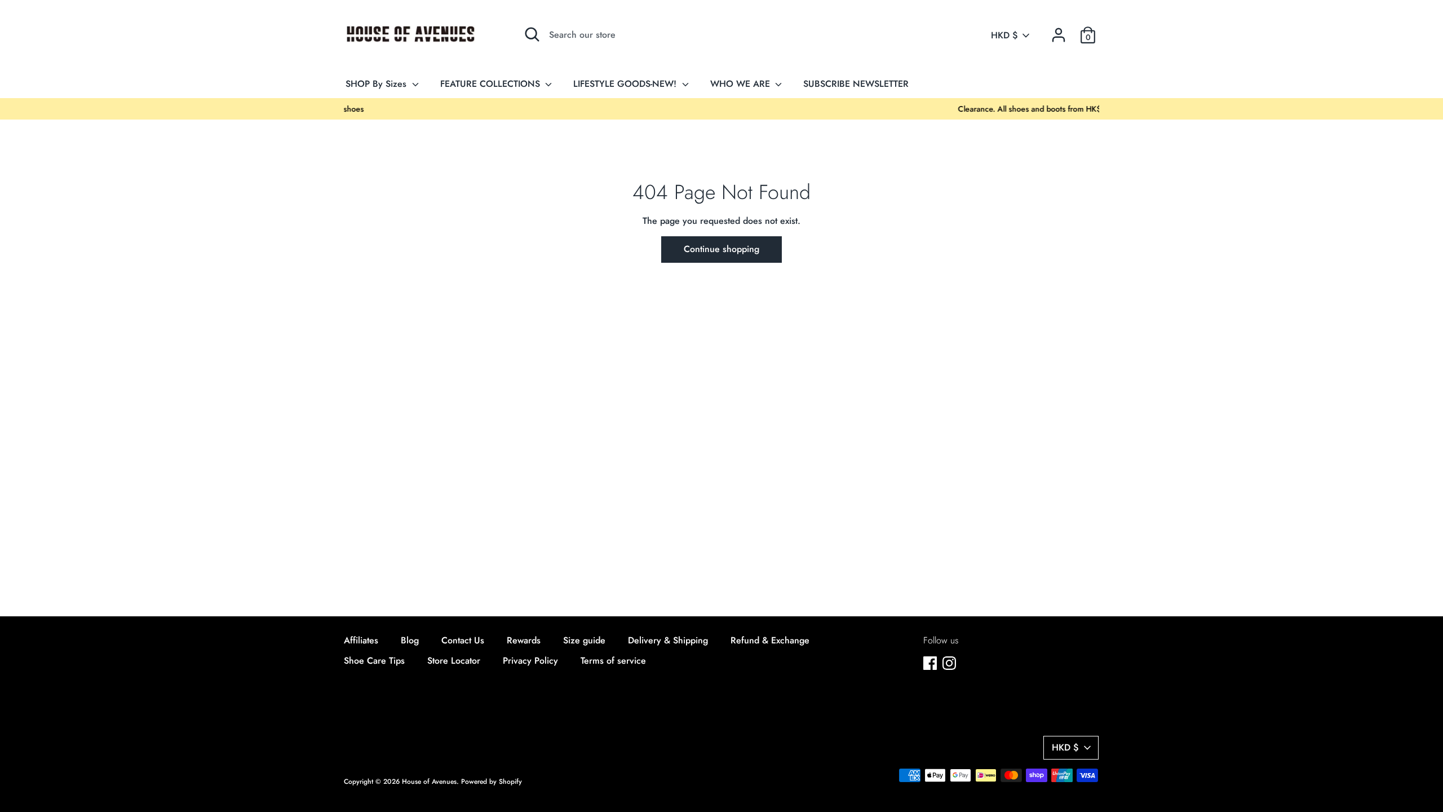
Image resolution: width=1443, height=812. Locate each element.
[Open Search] (532, 34)
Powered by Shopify (491, 781)
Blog (410, 640)
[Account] (1058, 30)
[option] (721, 109)
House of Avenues (429, 781)
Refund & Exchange (770, 640)
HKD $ (1004, 35)
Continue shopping (721, 248)
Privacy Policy (530, 660)
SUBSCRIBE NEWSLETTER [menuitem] (856, 83)
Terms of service (613, 660)
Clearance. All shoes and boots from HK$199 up (722, 108)
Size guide (584, 640)
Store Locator (453, 660)
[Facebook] (930, 662)
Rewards (524, 640)
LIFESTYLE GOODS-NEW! (626, 83)
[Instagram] (949, 662)
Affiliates (361, 640)
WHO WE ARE (741, 83)
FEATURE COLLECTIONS (491, 83)
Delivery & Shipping (668, 640)
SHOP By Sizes (377, 83)
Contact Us (462, 640)
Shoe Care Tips (374, 660)
